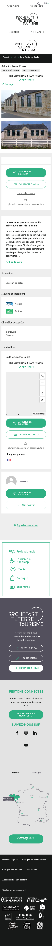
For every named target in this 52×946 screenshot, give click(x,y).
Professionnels (25, 551)
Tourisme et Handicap (23, 560)
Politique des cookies (12, 869)
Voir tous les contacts (26, 193)
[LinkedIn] (34, 733)
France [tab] (15, 772)
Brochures (23, 587)
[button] (26, 104)
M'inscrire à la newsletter (26, 714)
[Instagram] (26, 733)
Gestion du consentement (14, 890)
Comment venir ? (26, 839)
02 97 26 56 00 (29, 648)
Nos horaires (29, 658)
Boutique (22, 578)
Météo (22, 569)
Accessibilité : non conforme (15, 879)
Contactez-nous (29, 668)
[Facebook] (17, 733)
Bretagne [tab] (36, 772)
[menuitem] (13, 6)
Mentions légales (10, 859)
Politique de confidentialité (34, 859)
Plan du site (32, 869)
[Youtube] (26, 745)
